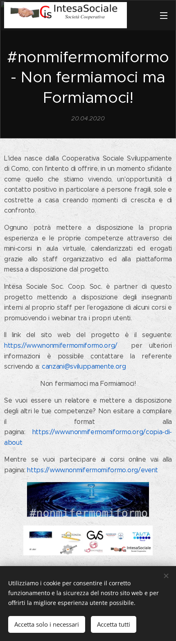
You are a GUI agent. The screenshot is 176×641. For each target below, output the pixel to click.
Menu (164, 15)
